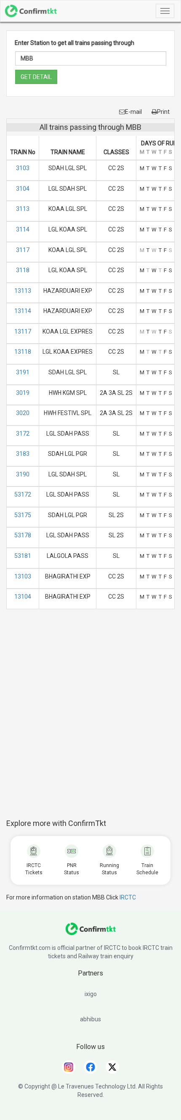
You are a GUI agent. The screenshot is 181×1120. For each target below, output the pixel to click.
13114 (22, 311)
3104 (22, 188)
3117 (22, 250)
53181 (22, 555)
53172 (22, 494)
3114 (22, 229)
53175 (22, 515)
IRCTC (128, 897)
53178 (22, 535)
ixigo (91, 994)
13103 (22, 576)
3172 (22, 433)
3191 (22, 372)
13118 (22, 351)
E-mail (133, 111)
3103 (22, 168)
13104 (22, 596)
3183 (22, 453)
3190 (22, 474)
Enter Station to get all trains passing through (74, 42)
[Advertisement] (90, 718)
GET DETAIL (36, 77)
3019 (22, 392)
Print (163, 111)
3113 (22, 208)
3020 (22, 413)
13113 (22, 290)
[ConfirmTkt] (90, 933)
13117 (22, 331)
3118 (22, 270)
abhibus (90, 1019)
